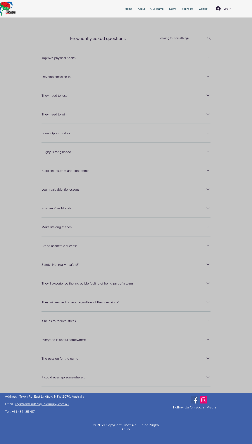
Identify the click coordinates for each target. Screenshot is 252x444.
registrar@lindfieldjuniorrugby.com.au (42, 404)
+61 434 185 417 (23, 411)
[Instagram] (203, 399)
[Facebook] (194, 399)
